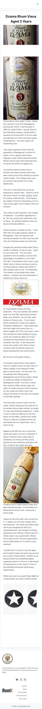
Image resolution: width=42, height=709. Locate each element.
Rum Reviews (22, 692)
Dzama (34, 334)
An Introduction (22, 695)
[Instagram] (25, 679)
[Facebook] (17, 679)
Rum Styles (23, 699)
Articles (24, 686)
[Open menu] (38, 4)
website (28, 195)
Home (25, 689)
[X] (21, 679)
